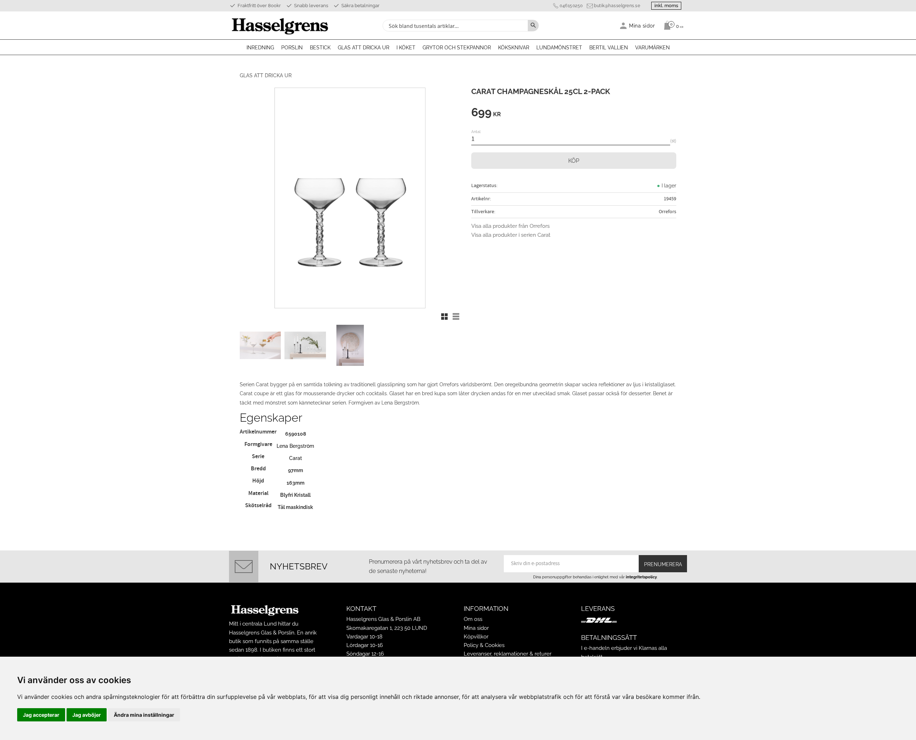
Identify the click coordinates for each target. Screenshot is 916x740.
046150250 (571, 5)
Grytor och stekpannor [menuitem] (457, 47)
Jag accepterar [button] (41, 715)
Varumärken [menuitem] (652, 47)
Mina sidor (476, 628)
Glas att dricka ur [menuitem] (363, 47)
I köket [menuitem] (405, 47)
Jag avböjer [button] (86, 715)
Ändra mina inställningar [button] (144, 715)
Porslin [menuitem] (292, 47)
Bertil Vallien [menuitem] (608, 47)
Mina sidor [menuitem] (642, 26)
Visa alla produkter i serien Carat (510, 235)
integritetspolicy (641, 576)
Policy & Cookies (484, 645)
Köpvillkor (476, 636)
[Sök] (533, 25)
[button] (444, 316)
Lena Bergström (295, 446)
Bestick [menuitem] (320, 47)
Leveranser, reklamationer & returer (507, 654)
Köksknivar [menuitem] (513, 47)
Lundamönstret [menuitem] (559, 47)
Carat (295, 458)
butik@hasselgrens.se (617, 5)
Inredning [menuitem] (260, 47)
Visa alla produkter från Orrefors (510, 226)
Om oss (473, 619)
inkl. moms (666, 5)
